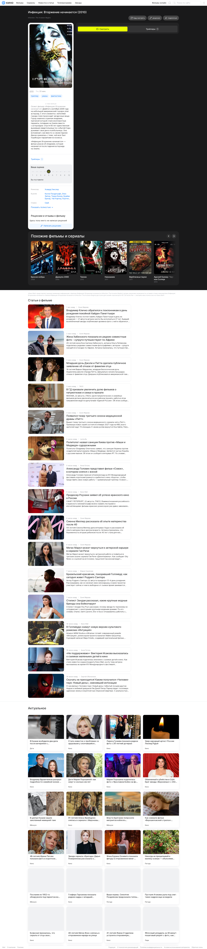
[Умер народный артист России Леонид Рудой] (161, 733)
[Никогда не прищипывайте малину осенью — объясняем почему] (161, 848)
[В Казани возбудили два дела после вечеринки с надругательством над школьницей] (46, 733)
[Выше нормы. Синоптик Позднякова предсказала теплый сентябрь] (123, 886)
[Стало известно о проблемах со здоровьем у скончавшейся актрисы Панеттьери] (84, 733)
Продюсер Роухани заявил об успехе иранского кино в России (97, 497)
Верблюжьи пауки (138, 277)
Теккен (83, 277)
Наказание (110, 277)
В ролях (34, 194)
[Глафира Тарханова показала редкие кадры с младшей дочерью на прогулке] (84, 886)
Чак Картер (56, 198)
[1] (33, 175)
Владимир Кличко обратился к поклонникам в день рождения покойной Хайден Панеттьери (96, 312)
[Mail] (3, 3)
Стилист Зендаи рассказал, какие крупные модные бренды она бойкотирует (96, 602)
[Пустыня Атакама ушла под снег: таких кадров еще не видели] (161, 886)
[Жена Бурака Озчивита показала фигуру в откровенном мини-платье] (123, 848)
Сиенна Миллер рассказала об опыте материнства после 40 (96, 523)
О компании (11, 947)
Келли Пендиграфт (53, 194)
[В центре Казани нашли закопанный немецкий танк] (46, 810)
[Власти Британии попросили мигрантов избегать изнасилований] (123, 810)
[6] (53, 175)
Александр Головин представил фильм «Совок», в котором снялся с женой (95, 470)
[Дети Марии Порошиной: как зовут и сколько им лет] (84, 771)
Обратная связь (197, 947)
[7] (57, 175)
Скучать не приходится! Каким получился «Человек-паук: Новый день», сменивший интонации (97, 681)
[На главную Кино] (9, 3)
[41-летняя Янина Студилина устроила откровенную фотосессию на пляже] (123, 925)
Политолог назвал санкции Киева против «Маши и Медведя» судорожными (95, 444)
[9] (65, 175)
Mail (3, 947)
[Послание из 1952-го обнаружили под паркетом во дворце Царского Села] (46, 886)
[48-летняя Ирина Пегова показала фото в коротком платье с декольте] (46, 848)
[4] (45, 175)
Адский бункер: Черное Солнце (164, 278)
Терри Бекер (57, 196)
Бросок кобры (38, 277)
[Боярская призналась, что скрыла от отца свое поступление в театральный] (46, 925)
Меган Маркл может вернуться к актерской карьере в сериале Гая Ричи (97, 549)
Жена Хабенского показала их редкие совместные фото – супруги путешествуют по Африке (96, 338)
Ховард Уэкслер (52, 189)
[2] (37, 175)
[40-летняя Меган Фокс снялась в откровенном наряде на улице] (84, 925)
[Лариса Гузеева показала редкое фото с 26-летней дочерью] (123, 733)
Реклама (20, 947)
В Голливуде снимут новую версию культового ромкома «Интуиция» (93, 628)
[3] (41, 175)
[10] (69, 175)
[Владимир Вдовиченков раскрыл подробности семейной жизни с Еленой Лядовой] (46, 771)
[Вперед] (174, 236)
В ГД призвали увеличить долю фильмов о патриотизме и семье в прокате (91, 391)
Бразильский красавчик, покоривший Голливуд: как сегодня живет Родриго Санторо (96, 576)
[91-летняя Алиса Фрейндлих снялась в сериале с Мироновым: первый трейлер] (84, 810)
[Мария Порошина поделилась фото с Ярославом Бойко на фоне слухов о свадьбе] (123, 771)
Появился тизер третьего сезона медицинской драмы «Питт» (94, 417)
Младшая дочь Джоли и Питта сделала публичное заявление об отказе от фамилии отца (96, 365)
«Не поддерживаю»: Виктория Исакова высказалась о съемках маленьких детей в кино (97, 655)
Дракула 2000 (62, 277)
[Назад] (169, 236)
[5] (49, 175)
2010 (31, 91)
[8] (61, 175)
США (47, 203)
